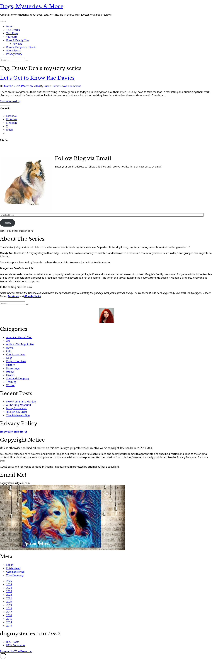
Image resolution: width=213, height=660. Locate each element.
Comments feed (15, 571)
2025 (9, 584)
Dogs (9, 358)
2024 (9, 588)
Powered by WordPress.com (16, 651)
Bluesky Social (32, 296)
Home (9, 26)
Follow (7, 223)
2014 (9, 622)
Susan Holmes (52, 86)
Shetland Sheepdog (17, 378)
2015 (9, 618)
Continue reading (10, 101)
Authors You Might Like (20, 344)
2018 (9, 608)
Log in (9, 565)
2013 (9, 625)
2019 (9, 605)
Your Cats (11, 36)
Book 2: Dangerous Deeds (21, 47)
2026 (9, 581)
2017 (9, 612)
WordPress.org (14, 575)
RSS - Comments (15, 645)
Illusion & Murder (16, 412)
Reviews (17, 43)
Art (8, 340)
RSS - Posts (12, 642)
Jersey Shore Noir (16, 408)
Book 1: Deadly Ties (17, 40)
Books (9, 347)
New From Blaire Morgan (21, 401)
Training (11, 382)
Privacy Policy (14, 54)
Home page (12, 368)
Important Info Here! (13, 431)
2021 (9, 598)
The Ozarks (13, 30)
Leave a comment (71, 86)
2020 (9, 601)
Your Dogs (12, 33)
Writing (10, 385)
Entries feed (13, 568)
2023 (9, 591)
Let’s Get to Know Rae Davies (37, 78)
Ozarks (10, 375)
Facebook (13, 296)
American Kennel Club (19, 337)
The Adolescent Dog (18, 415)
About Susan (13, 50)
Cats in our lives (15, 354)
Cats (8, 351)
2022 (9, 594)
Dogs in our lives (16, 361)
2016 (9, 615)
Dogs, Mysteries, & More (31, 6)
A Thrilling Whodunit (18, 405)
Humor (10, 371)
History (10, 364)
